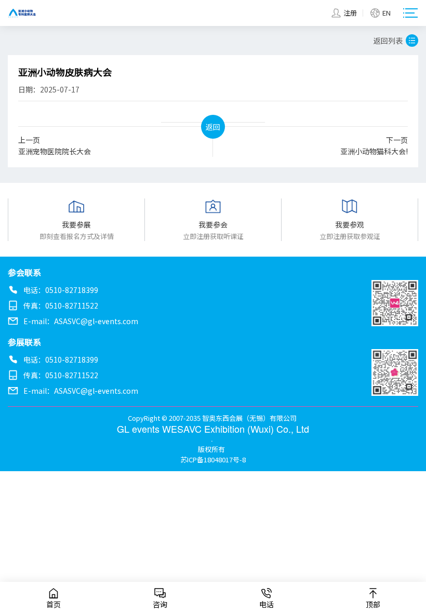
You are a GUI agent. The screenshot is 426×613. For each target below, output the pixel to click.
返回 (213, 127)
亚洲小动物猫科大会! (374, 145)
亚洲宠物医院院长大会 (54, 145)
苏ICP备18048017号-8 (213, 459)
